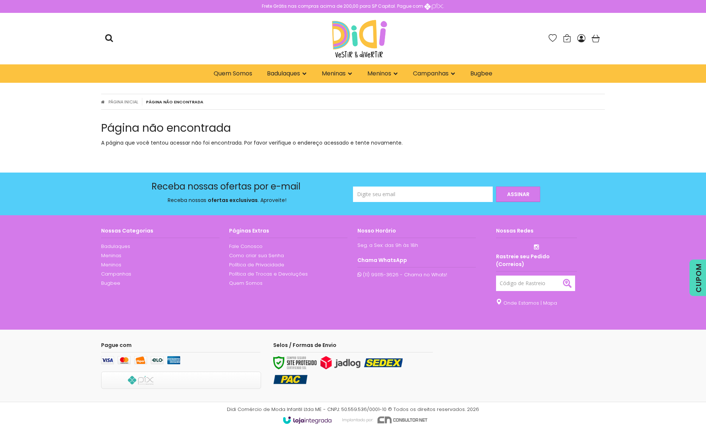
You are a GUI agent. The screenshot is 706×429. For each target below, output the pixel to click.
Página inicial (123, 102)
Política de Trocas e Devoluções (268, 273)
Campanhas (116, 273)
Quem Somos (246, 283)
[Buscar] (109, 38)
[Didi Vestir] (359, 39)
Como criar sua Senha (256, 255)
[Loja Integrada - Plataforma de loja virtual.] (307, 420)
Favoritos (553, 38)
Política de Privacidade (256, 264)
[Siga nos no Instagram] (536, 247)
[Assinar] (518, 194)
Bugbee (110, 283)
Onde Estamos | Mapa (529, 302)
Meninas (111, 255)
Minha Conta (582, 38)
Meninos (111, 264)
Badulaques (115, 246)
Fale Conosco (246, 246)
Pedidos (568, 38)
